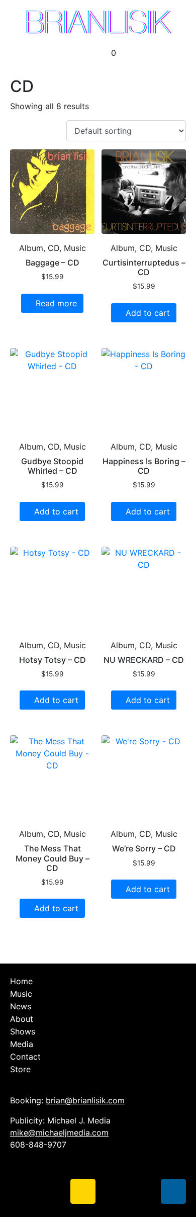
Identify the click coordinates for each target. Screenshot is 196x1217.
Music (21, 994)
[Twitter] (52, 1191)
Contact (25, 1057)
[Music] (173, 1191)
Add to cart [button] (148, 313)
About (21, 1019)
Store (20, 1069)
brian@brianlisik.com (85, 1100)
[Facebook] (22, 1191)
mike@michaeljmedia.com (59, 1132)
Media (21, 1044)
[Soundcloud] (113, 1191)
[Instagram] (82, 1191)
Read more (56, 303)
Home (21, 981)
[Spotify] (143, 1191)
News (20, 1006)
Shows (22, 1031)
